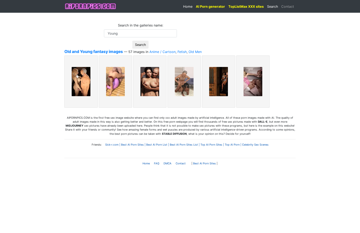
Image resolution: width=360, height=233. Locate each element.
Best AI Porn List (156, 144)
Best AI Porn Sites (132, 144)
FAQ (156, 163)
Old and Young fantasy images (93, 51)
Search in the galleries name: (140, 25)
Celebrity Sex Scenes (255, 144)
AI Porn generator (210, 6)
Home (187, 6)
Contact (287, 6)
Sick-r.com (112, 144)
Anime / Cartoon (162, 52)
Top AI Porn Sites (211, 144)
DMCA (167, 163)
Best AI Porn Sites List (184, 144)
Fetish (182, 52)
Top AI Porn (232, 144)
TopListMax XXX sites (246, 6)
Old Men (195, 52)
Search (272, 6)
